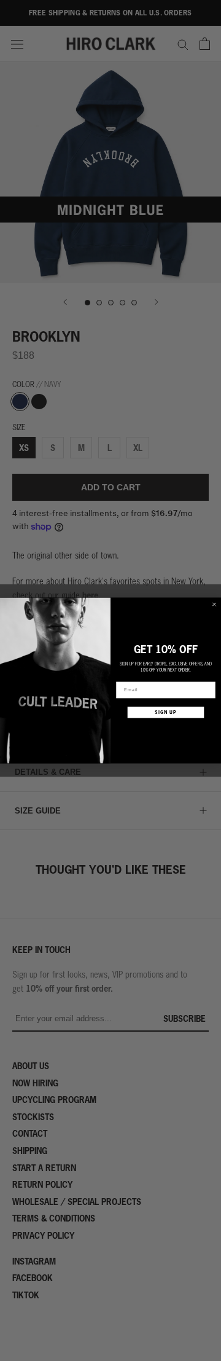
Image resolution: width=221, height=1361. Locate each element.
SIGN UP (165, 712)
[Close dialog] (214, 604)
